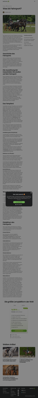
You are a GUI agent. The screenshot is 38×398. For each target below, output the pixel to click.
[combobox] (31, 192)
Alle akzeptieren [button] (19, 202)
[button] (19, 204)
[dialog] (19, 199)
